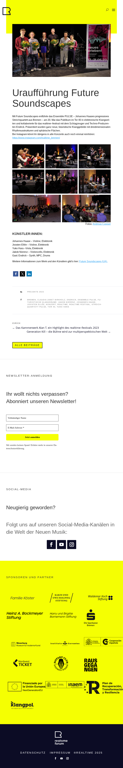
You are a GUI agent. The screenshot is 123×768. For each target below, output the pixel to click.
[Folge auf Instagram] (71, 544)
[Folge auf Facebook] (51, 544)
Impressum (60, 752)
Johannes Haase (86, 302)
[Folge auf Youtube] (61, 544)
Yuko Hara (63, 307)
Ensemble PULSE (87, 300)
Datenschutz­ (33, 752)
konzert (51, 304)
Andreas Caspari (102, 224)
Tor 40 (51, 307)
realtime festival (79, 304)
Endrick (71, 300)
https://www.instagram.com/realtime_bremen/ (36, 138)
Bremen (31, 300)
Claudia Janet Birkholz (51, 300)
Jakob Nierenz (66, 302)
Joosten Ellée (36, 304)
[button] (15, 273)
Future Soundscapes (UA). (93, 261)
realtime (62, 304)
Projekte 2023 (35, 292)
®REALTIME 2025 (88, 752)
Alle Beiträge (27, 345)
